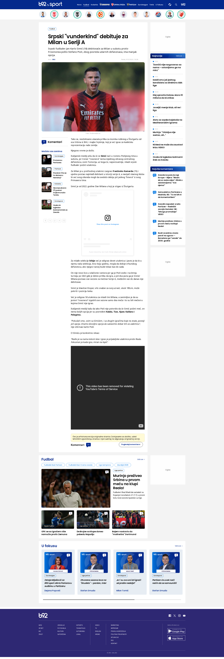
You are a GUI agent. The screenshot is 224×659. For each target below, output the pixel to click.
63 (155, 221)
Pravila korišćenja (118, 631)
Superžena (62, 634)
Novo (79, 5)
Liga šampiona (105, 465)
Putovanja (62, 628)
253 (154, 175)
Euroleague (143, 5)
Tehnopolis (80, 628)
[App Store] (176, 638)
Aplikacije (115, 637)
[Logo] (50, 4)
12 (104, 555)
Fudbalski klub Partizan (53, 465)
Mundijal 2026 (122, 465)
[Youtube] (184, 615)
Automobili (80, 631)
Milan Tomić (122, 590)
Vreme (97, 634)
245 (154, 192)
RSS (112, 640)
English (98, 631)
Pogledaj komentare (130, 444)
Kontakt (114, 643)
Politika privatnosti (119, 634)
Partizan (58, 169)
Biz (40, 631)
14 (68, 555)
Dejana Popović (52, 590)
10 (49, 202)
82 (154, 204)
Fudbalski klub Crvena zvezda (80, 465)
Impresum (114, 628)
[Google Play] (176, 631)
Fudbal (86, 5)
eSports (79, 625)
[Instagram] (179, 615)
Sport (41, 628)
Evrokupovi (59, 201)
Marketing (115, 625)
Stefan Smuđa (87, 590)
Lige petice (118, 470)
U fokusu (159, 5)
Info (40, 625)
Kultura (61, 631)
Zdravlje (61, 625)
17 (140, 555)
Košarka (94, 5)
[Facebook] (170, 615)
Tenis (151, 5)
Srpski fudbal (49, 526)
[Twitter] (174, 615)
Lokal (78, 634)
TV (96, 628)
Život (41, 634)
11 (88, 444)
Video (97, 625)
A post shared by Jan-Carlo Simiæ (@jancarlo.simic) (107, 252)
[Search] (176, 5)
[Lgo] (183, 4)
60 (155, 233)
